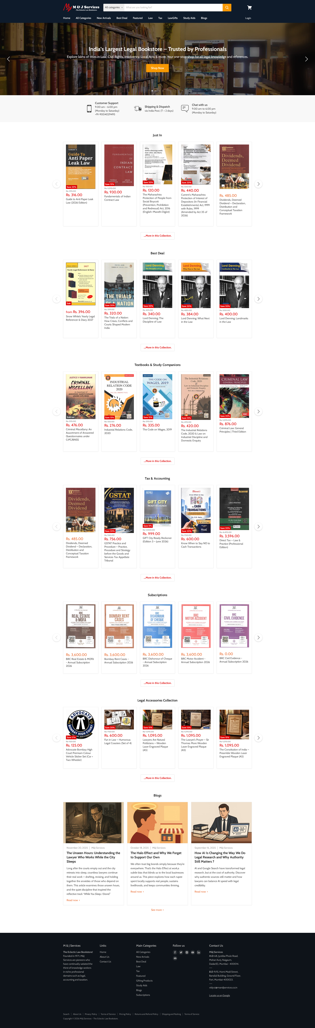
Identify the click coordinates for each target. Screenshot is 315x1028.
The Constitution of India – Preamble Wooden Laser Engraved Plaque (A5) (234, 753)
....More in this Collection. (157, 235)
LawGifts (173, 18)
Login (248, 18)
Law (150, 18)
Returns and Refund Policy (146, 1014)
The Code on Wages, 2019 (157, 429)
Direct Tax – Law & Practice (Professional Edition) (231, 544)
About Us (104, 956)
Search (66, 1014)
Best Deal (121, 18)
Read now (73, 900)
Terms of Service (108, 1014)
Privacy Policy (91, 1014)
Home (66, 18)
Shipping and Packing (171, 1014)
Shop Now (157, 68)
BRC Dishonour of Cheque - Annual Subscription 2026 (157, 662)
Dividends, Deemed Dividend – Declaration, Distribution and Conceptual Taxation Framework (233, 206)
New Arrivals (104, 18)
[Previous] (9, 59)
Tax (160, 18)
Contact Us (105, 961)
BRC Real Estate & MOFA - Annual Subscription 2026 (80, 662)
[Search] (227, 7)
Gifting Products (144, 980)
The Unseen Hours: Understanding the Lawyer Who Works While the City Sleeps (93, 857)
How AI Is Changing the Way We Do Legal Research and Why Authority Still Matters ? (220, 857)
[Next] (306, 59)
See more (156, 909)
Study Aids (189, 18)
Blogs (204, 18)
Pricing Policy (125, 1014)
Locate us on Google (219, 995)
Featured (138, 18)
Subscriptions (143, 994)
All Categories (83, 18)
